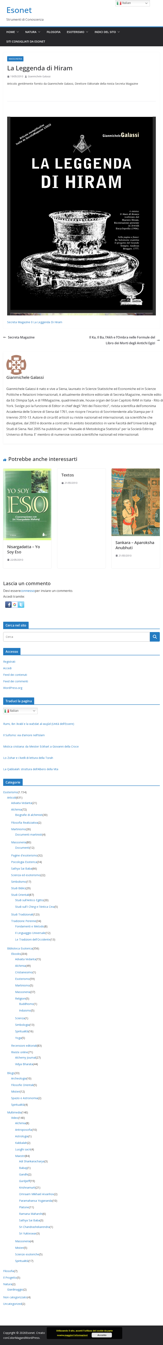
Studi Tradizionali (22, 914)
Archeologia (18, 1078)
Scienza (20, 1018)
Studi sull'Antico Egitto (29, 900)
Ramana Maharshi (31, 1214)
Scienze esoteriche (27, 1254)
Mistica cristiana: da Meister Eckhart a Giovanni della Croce (41, 746)
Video (14, 1118)
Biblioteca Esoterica (20, 948)
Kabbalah (21, 1143)
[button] (17, 32)
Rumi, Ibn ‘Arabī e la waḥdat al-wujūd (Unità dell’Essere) (38, 724)
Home (10, 32)
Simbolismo (18, 881)
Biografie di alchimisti (29, 815)
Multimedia (14, 1112)
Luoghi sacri (23, 1149)
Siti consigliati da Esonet (25, 41)
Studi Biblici (18, 888)
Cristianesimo (24, 972)
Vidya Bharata (24, 1064)
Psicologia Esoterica (24, 862)
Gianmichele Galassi (39, 76)
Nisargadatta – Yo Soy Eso (23, 549)
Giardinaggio (15, 1289)
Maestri (20, 1156)
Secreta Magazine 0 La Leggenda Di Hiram (34, 322)
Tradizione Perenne (23, 921)
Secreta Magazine (21, 337)
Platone (24, 1207)
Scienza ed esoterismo (25, 875)
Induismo (25, 1010)
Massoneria (15, 58)
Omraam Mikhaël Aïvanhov (36, 1194)
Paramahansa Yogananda (35, 1200)
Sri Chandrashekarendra (34, 1227)
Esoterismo (75, 32)
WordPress (32, 1338)
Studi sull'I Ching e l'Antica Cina (34, 907)
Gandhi (23, 1174)
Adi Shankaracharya (31, 1161)
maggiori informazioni (76, 1335)
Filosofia (53, 32)
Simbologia (22, 1025)
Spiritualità (21, 1031)
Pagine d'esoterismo (24, 855)
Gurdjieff (24, 1181)
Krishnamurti (27, 1187)
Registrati (9, 661)
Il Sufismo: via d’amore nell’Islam (24, 735)
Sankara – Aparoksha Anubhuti (134, 545)
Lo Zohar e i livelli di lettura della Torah (28, 758)
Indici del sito (105, 32)
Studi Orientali (20, 895)
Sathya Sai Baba (21, 868)
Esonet (19, 9)
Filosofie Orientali (22, 1085)
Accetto (101, 1335)
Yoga (18, 1038)
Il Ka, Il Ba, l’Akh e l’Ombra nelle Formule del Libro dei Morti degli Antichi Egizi (122, 340)
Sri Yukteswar (27, 1233)
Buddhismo (26, 1004)
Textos (67, 475)
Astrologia (21, 1136)
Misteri (15, 1091)
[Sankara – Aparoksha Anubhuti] (136, 471)
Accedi (7, 668)
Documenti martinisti (28, 834)
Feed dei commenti (15, 681)
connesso (27, 591)
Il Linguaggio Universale (30, 933)
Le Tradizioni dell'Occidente (32, 939)
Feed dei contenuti (15, 675)
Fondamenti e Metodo (29, 926)
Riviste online (19, 1052)
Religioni (20, 998)
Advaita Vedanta (21, 803)
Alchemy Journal (25, 1057)
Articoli (11, 797)
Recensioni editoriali (24, 1045)
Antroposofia (23, 1130)
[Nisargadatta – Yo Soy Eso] (27, 471)
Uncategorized (12, 1304)
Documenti (22, 847)
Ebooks (16, 954)
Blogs (11, 1073)
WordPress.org (12, 688)
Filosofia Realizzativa (24, 822)
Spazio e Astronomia (24, 1098)
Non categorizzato (15, 1297)
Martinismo (18, 829)
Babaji (23, 1168)
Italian (13, 710)
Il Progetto (10, 1277)
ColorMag (14, 1338)
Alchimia (16, 809)
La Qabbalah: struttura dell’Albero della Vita (30, 769)
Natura (30, 32)
